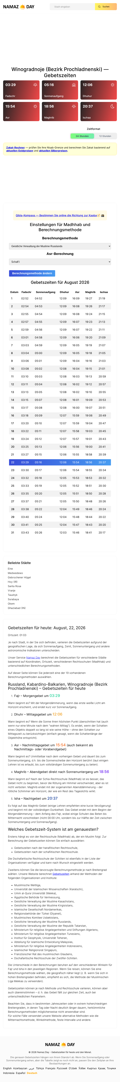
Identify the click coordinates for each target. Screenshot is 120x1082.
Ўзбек (82, 1068)
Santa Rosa (14, 586)
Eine (10, 568)
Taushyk (13, 594)
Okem (11, 603)
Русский (62, 1068)
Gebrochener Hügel (19, 577)
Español (20, 1073)
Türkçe (40, 1068)
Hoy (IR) (13, 581)
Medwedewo (15, 573)
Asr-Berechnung (60, 254)
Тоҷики (111, 1068)
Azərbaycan (20, 1068)
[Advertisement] (60, 41)
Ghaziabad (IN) (17, 608)
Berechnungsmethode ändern (32, 273)
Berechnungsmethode (60, 238)
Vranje (11, 590)
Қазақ (101, 1068)
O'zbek (73, 1068)
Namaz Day (33, 657)
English (7, 1068)
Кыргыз (92, 1068)
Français (50, 1068)
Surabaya (13, 599)
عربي (31, 1068)
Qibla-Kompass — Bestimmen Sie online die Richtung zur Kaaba (56, 215)
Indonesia (8, 1073)
